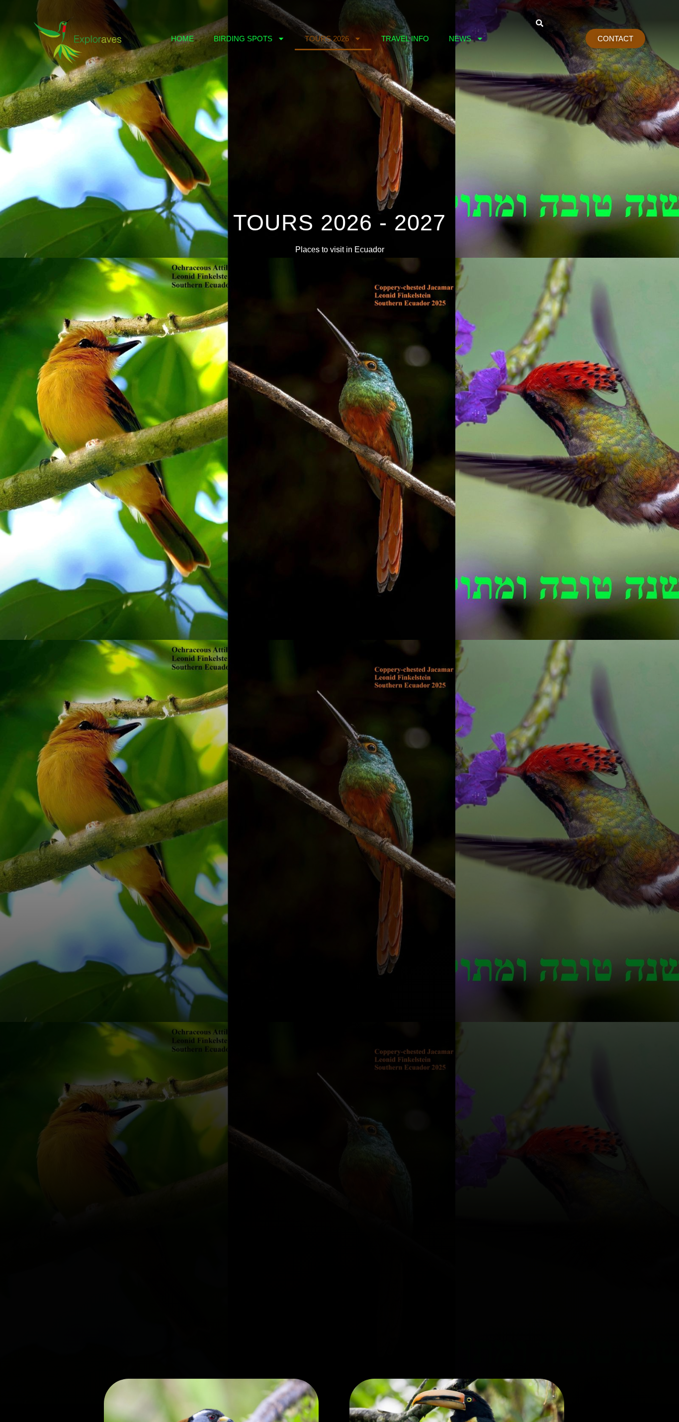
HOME (182, 38)
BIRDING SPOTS (243, 38)
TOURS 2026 (327, 38)
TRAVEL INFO (405, 38)
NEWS (460, 38)
